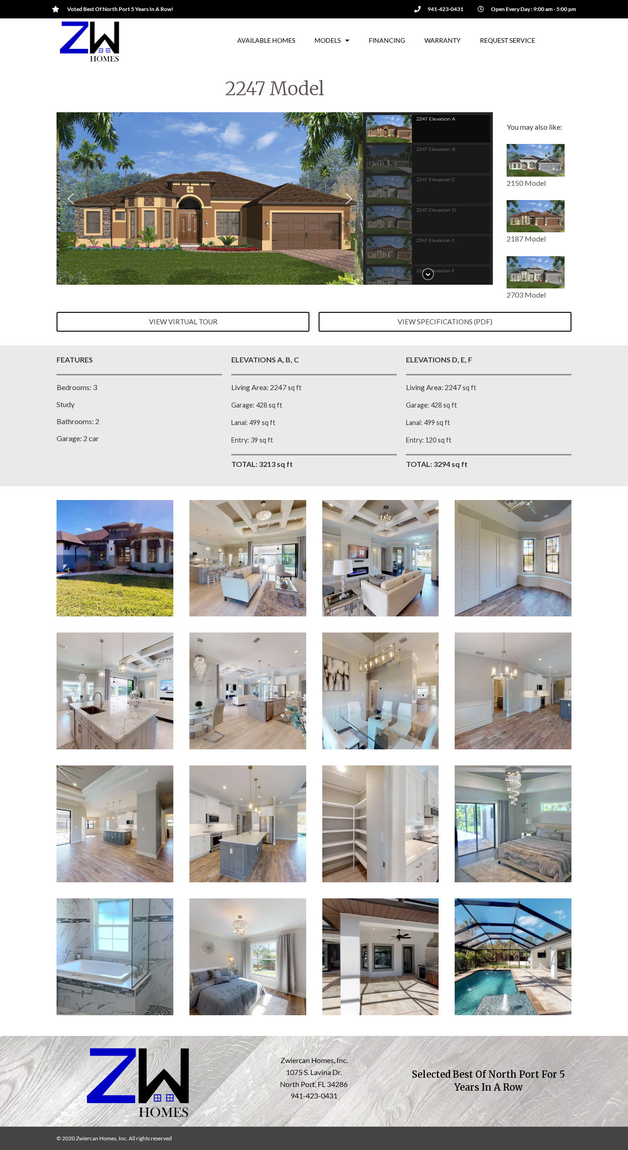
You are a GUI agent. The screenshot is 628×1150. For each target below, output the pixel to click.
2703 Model (526, 294)
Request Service (507, 40)
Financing (387, 40)
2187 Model (526, 238)
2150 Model (526, 182)
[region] (275, 198)
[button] (70, 198)
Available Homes (266, 40)
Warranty (442, 40)
